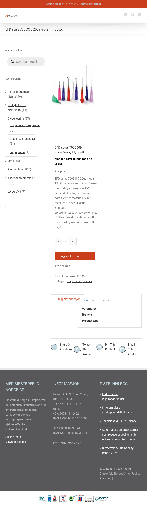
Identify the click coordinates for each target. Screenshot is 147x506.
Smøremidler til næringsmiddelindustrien (118, 410)
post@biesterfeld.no (90, 4)
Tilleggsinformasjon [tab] (67, 299)
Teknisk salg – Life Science (119, 421)
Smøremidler (16, 169)
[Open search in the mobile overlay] (26, 61)
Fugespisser (17, 152)
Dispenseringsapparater (25, 125)
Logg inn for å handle (71, 256)
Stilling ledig (13, 437)
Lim (10, 161)
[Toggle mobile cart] (125, 14)
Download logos (15, 441)
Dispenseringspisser (79, 281)
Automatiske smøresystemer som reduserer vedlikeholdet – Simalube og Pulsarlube (120, 434)
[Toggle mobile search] (132, 14)
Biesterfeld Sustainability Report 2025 (118, 450)
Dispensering (16, 118)
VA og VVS (14, 191)
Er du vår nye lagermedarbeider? (113, 396)
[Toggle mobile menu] (140, 14)
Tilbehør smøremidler (21, 178)
